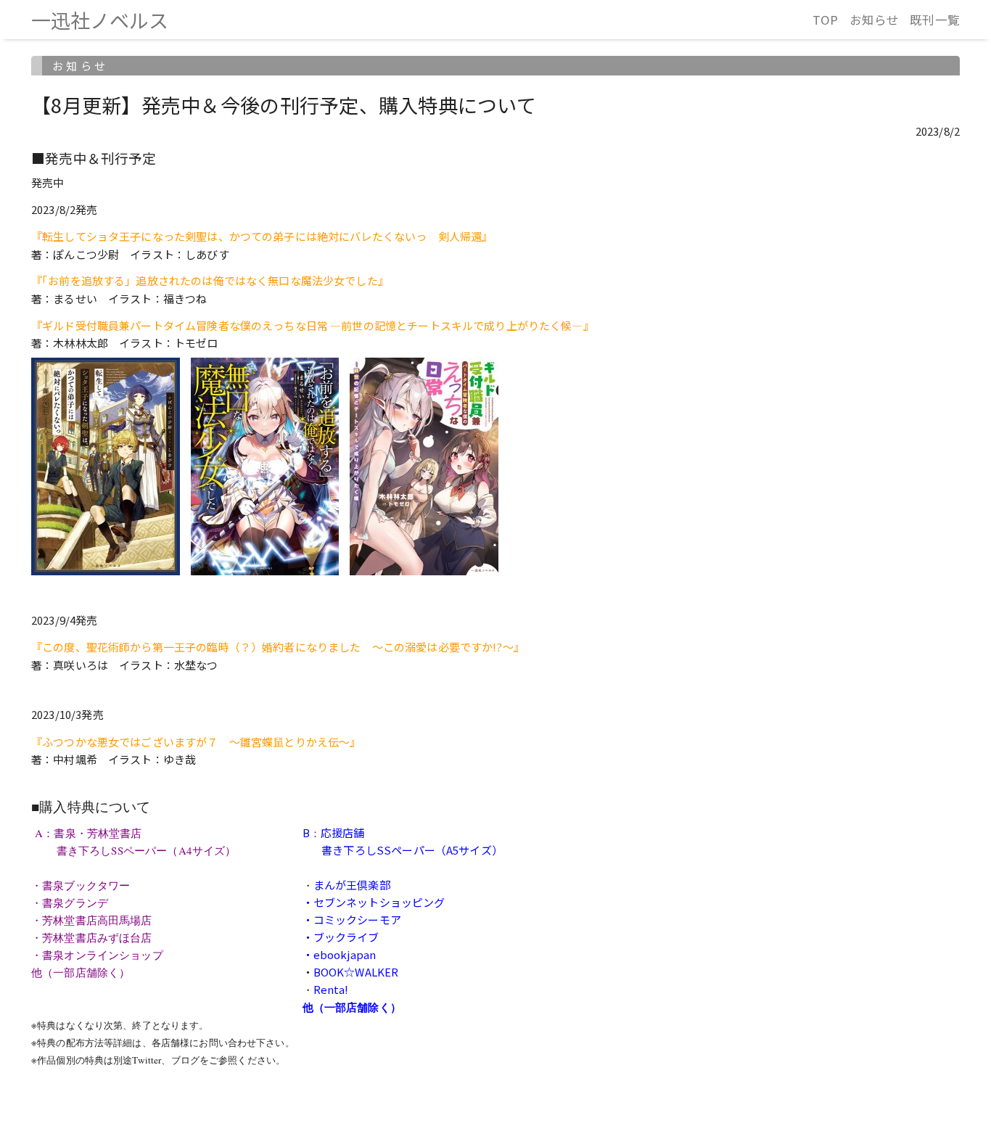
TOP (826, 19)
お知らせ (875, 19)
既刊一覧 (935, 19)
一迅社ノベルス (99, 20)
